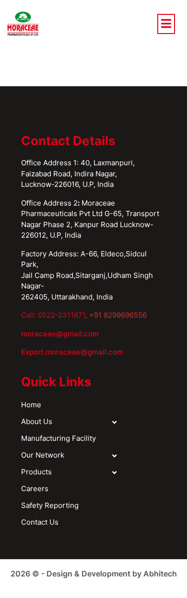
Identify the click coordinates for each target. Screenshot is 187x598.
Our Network (42, 455)
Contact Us (39, 522)
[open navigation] (166, 24)
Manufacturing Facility (58, 438)
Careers (34, 488)
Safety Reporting (50, 505)
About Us (36, 421)
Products (36, 471)
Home (31, 404)
